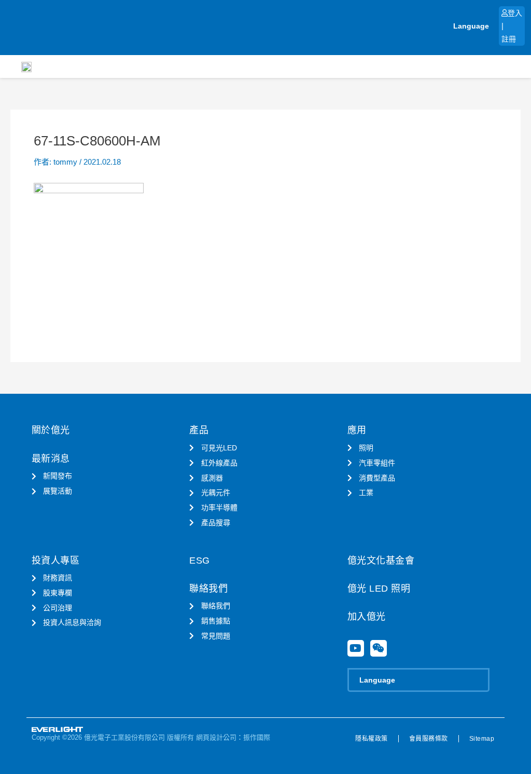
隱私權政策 (371, 738)
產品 (198, 430)
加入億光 (366, 616)
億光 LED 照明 (379, 588)
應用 (357, 430)
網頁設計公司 (216, 737)
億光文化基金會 (381, 560)
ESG (199, 560)
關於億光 (51, 430)
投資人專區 (56, 560)
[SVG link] (57, 729)
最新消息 (51, 458)
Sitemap (482, 738)
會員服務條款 (428, 738)
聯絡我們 (208, 588)
